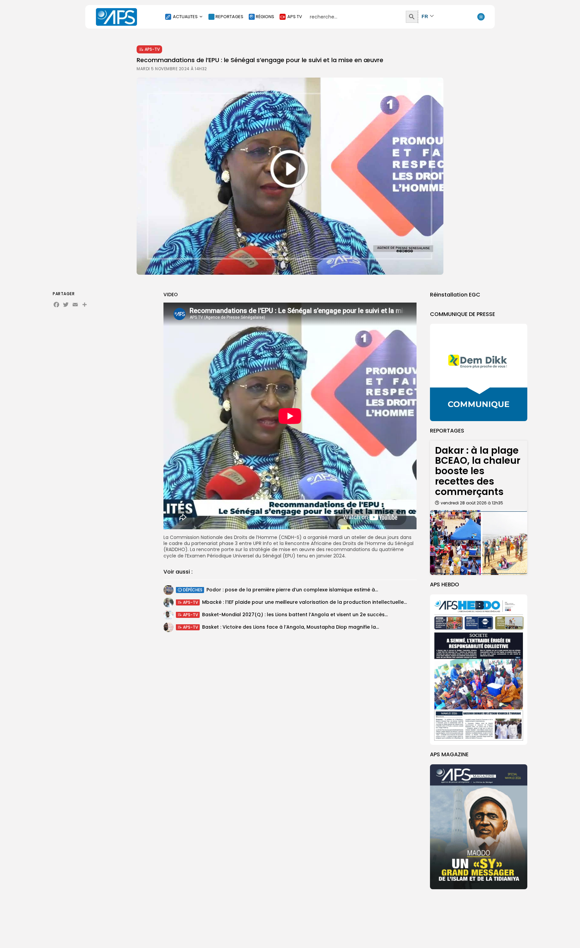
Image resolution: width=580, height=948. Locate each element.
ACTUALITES (185, 16)
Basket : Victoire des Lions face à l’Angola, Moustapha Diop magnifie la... (290, 627)
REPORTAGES (229, 16)
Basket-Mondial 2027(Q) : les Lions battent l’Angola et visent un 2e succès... (295, 615)
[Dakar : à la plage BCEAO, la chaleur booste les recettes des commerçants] (478, 542)
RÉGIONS (265, 16)
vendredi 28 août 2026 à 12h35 (472, 503)
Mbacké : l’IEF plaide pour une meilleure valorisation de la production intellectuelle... (304, 602)
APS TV (294, 16)
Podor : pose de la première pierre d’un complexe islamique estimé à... (292, 590)
